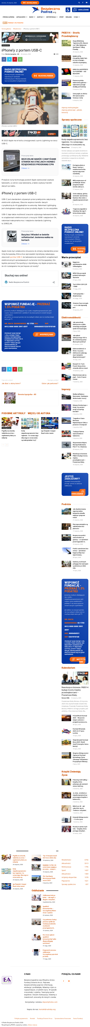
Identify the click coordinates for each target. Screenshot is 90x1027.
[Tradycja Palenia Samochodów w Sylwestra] (66, 434)
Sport (61, 17)
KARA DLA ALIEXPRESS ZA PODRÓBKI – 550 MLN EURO (80, 71)
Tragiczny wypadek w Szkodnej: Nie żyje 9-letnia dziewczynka (80, 211)
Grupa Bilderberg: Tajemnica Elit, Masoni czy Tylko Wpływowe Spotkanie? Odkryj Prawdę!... (80, 45)
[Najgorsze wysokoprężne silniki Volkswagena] (66, 264)
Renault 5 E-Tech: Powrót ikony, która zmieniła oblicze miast (80, 366)
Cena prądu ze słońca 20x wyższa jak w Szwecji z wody (80, 96)
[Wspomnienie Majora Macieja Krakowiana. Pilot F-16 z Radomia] (66, 445)
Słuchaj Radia (32, 3)
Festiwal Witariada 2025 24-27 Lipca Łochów (79, 731)
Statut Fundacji (78, 1018)
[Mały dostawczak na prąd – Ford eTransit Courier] (66, 377)
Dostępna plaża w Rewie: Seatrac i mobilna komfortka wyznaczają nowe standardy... (79, 169)
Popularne (45, 428)
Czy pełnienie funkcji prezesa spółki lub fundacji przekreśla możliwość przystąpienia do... (49, 924)
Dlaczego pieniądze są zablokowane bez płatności (80, 526)
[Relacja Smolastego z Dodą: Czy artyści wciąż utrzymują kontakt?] (66, 407)
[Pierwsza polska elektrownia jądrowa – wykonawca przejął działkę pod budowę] (66, 82)
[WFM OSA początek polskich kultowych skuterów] (66, 275)
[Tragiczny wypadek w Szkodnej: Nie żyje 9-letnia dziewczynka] (66, 211)
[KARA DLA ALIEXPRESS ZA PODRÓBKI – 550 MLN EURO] (66, 71)
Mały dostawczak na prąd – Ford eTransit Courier (79, 377)
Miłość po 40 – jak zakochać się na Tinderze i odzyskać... (80, 808)
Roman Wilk (65, 698)
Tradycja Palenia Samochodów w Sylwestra (78, 434)
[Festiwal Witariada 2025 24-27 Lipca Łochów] (66, 731)
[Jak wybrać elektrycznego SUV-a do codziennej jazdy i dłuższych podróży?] (66, 338)
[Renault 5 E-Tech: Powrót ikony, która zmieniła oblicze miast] (66, 366)
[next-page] (6, 444)
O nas (76, 17)
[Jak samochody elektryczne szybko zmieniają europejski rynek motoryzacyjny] (66, 324)
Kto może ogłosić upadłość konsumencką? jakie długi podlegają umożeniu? (49, 939)
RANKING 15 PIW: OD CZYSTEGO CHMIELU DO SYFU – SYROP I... (50, 867)
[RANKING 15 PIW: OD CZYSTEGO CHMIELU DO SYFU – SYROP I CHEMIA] (36, 867)
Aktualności (21, 17)
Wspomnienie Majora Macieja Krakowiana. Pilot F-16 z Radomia (80, 445)
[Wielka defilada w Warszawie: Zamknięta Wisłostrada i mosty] (66, 396)
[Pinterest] (14, 59)
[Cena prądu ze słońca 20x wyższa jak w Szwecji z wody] (66, 96)
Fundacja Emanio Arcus (44, 1018)
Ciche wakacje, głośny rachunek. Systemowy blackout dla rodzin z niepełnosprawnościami (80, 198)
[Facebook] (82, 2)
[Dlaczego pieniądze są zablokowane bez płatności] (66, 526)
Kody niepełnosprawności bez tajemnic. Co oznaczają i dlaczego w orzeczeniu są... (75, 142)
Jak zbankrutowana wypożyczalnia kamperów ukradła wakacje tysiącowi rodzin (79, 513)
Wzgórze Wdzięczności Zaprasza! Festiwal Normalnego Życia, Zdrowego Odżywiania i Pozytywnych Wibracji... (80, 757)
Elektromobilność (71, 317)
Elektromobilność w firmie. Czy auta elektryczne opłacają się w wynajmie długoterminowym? (80, 353)
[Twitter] (9, 59)
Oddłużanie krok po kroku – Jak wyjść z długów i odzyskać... (49, 897)
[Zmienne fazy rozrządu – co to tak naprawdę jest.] (66, 305)
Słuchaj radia (45, 76)
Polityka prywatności (21, 1018)
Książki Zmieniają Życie (71, 773)
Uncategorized (6, 428)
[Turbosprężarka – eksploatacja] (66, 296)
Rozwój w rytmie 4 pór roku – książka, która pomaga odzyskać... (80, 829)
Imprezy (66, 389)
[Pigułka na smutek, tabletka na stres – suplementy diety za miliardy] (10, 423)
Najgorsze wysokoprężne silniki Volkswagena (79, 264)
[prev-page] (3, 444)
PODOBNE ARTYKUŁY (13, 413)
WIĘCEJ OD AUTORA (39, 413)
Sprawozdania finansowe (63, 1018)
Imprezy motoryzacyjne (70, 107)
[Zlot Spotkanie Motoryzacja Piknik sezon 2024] (36, 878)
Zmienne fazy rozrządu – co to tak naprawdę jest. (80, 305)
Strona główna (8, 17)
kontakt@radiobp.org (47, 1009)
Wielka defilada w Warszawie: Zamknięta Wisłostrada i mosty (80, 396)
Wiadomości (17, 29)
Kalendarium (68, 667)
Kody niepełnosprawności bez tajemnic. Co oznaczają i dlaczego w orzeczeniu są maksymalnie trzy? (29, 435)
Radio (31, 17)
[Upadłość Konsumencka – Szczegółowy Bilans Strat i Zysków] (36, 908)
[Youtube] (86, 2)
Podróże (66, 504)
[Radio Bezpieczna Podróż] (45, 10)
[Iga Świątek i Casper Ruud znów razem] (49, 423)
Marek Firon (65, 147)
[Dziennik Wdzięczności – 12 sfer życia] (66, 819)
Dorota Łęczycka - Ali (12, 54)
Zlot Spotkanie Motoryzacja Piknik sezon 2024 (49, 878)
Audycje (40, 17)
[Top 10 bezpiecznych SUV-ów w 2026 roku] (36, 858)
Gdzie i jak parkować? (50, 383)
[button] (79, 2)
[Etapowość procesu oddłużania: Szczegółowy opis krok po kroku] (36, 952)
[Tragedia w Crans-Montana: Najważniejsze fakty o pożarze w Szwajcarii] (66, 420)
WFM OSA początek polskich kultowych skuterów (79, 275)
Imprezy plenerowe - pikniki (70, 683)
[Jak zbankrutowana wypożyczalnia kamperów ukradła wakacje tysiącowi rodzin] (66, 511)
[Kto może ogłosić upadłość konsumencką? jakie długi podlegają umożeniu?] (36, 937)
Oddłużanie (77, 494)
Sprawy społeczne (72, 119)
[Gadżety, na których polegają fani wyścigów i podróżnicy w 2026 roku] (66, 564)
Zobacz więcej (32, 1025)
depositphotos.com (49, 1002)
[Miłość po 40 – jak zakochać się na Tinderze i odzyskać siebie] (66, 808)
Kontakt (32, 1018)
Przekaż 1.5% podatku (15, 23)
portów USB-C (16, 257)
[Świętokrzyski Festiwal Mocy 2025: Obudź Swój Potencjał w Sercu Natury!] (66, 742)
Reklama (69, 17)
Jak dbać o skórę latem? (11, 383)
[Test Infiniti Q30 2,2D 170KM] (66, 286)
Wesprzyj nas (46, 334)
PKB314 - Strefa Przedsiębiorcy (71, 34)
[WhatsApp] (20, 59)
